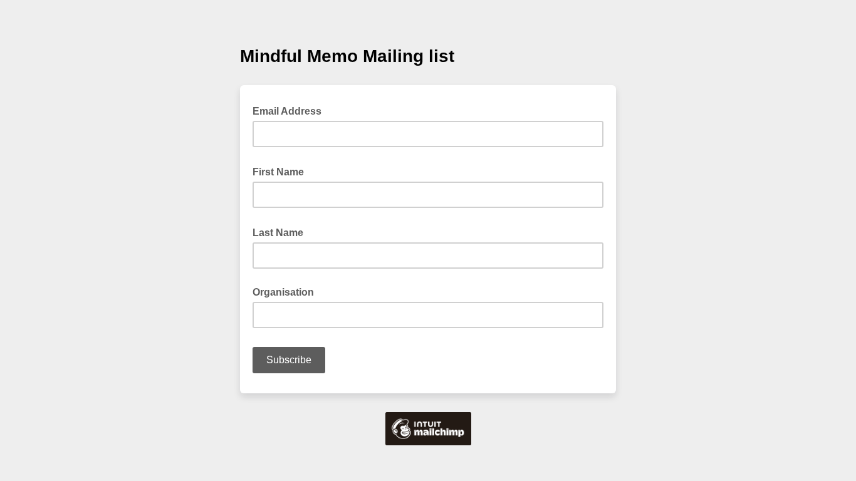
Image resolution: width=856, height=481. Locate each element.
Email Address (291, 110)
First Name (282, 171)
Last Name (282, 232)
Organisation (283, 292)
